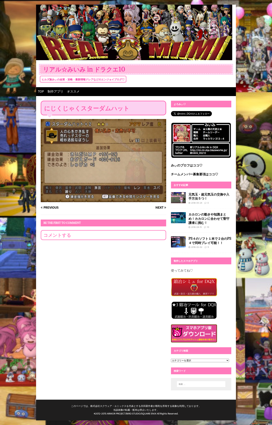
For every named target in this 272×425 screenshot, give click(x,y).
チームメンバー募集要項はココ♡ (194, 174)
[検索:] (201, 384)
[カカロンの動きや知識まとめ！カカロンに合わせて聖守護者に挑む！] (178, 220)
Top (263, 416)
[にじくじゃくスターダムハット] (103, 199)
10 (208, 227)
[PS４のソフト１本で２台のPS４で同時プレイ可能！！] (178, 244)
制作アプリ (55, 91)
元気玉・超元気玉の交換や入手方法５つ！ (209, 196)
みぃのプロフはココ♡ (186, 165)
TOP (41, 91)
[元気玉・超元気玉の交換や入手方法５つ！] (178, 200)
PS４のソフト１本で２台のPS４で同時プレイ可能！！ (210, 240)
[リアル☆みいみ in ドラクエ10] (134, 57)
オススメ (73, 91)
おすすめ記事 (181, 185)
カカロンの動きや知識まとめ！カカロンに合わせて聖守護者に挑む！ (209, 218)
